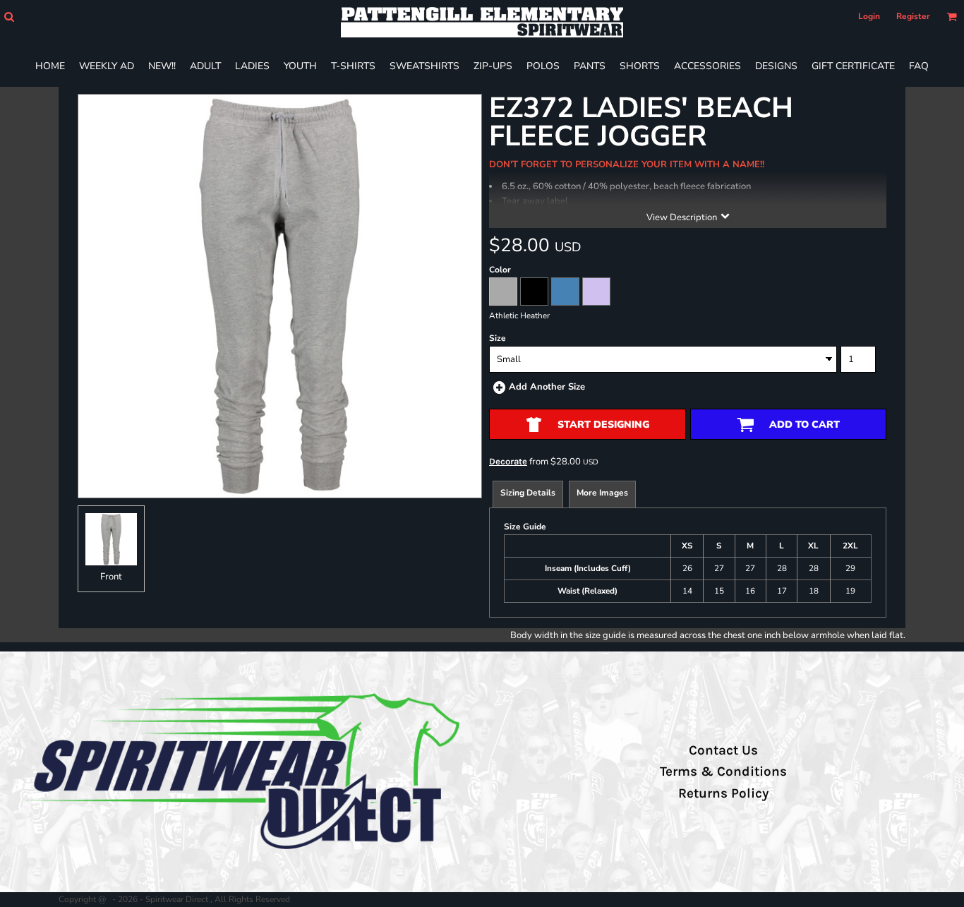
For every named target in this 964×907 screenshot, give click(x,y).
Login (869, 16)
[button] (9, 16)
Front (111, 576)
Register (913, 16)
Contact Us (723, 750)
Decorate (508, 461)
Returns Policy (723, 793)
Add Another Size (547, 386)
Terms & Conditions (723, 771)
